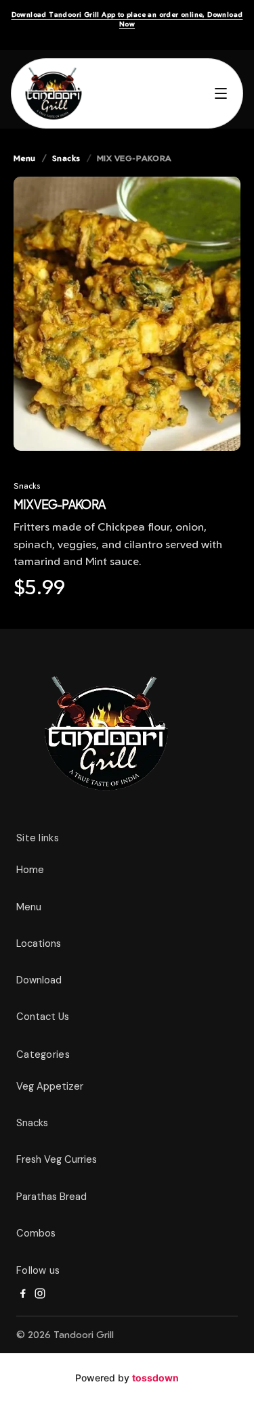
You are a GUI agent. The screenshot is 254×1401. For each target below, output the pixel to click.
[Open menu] (221, 93)
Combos (36, 1233)
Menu (25, 158)
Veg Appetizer (49, 1086)
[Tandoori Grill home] (53, 93)
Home (30, 869)
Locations (38, 943)
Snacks (66, 158)
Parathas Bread (51, 1196)
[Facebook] (22, 1293)
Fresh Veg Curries (56, 1159)
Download (39, 980)
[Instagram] (40, 1293)
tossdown (155, 1377)
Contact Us (42, 1016)
